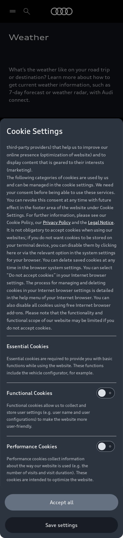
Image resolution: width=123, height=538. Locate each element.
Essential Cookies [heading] (28, 346)
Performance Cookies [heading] (32, 446)
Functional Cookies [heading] (29, 393)
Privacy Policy (57, 222)
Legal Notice (101, 222)
